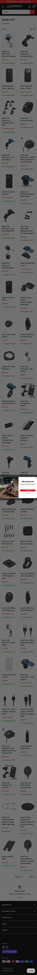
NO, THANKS (27, 493)
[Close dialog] (36, 478)
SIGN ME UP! (28, 490)
